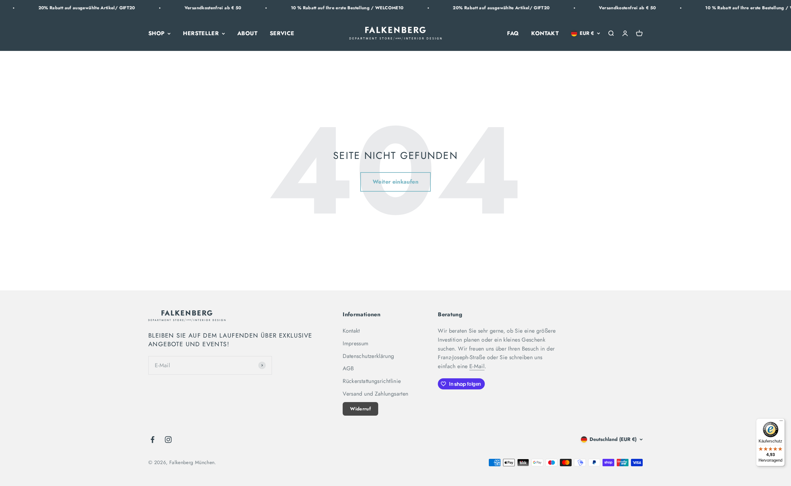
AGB (348, 368)
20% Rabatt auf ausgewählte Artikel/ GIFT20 (63, 8)
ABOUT (247, 33)
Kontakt (351, 331)
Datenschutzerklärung (368, 356)
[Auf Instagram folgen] (168, 439)
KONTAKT (545, 33)
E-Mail (476, 366)
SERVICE (282, 33)
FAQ (513, 33)
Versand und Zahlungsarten (375, 394)
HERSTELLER (201, 33)
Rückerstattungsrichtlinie (372, 381)
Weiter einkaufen (395, 182)
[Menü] (781, 422)
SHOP (156, 33)
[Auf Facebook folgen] (152, 439)
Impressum (355, 343)
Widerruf (360, 408)
